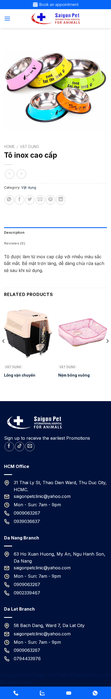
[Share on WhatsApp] (9, 200)
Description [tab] (14, 232)
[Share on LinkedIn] (60, 200)
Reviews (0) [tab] (14, 243)
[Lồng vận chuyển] (28, 333)
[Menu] (7, 18)
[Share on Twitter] (29, 200)
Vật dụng (29, 146)
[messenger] (15, 692)
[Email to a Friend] (40, 200)
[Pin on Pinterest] (50, 200)
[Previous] (3, 352)
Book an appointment (58, 4)
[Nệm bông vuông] (82, 333)
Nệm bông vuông (74, 375)
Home (9, 146)
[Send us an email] (29, 446)
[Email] (68, 692)
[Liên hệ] (42, 692)
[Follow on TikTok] (19, 446)
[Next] (107, 352)
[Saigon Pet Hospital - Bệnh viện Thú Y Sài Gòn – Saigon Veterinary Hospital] (55, 19)
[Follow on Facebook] (9, 446)
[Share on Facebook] (19, 200)
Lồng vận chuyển (19, 375)
